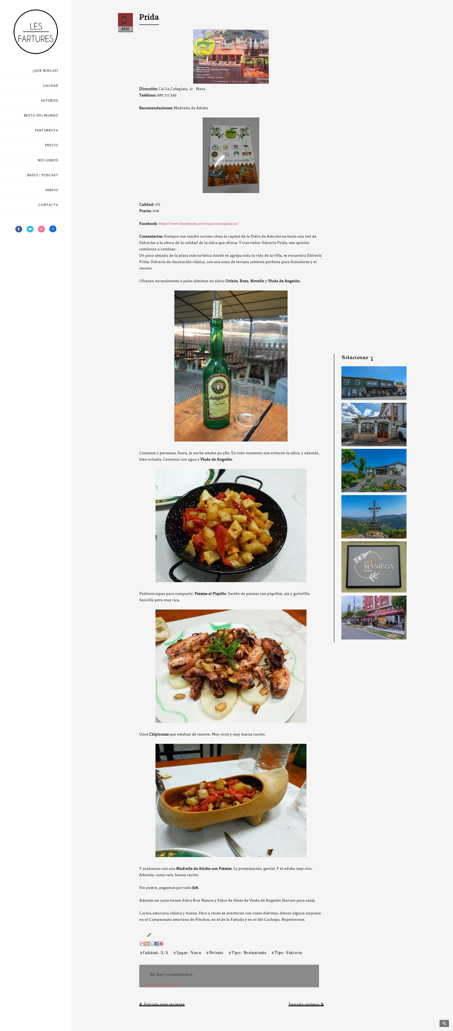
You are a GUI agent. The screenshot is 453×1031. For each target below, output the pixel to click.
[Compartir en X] (151, 943)
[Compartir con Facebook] (156, 943)
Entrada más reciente (164, 1004)
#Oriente (214, 952)
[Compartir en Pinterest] (161, 943)
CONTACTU (48, 205)
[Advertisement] (370, 313)
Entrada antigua (304, 1004)
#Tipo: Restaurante (248, 952)
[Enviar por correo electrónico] (142, 943)
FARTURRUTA (46, 130)
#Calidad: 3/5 (154, 952)
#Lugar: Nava (187, 952)
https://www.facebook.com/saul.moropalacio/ (198, 223)
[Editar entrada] (148, 935)
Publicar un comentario (162, 985)
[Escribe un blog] (147, 943)
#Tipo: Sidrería (287, 952)
